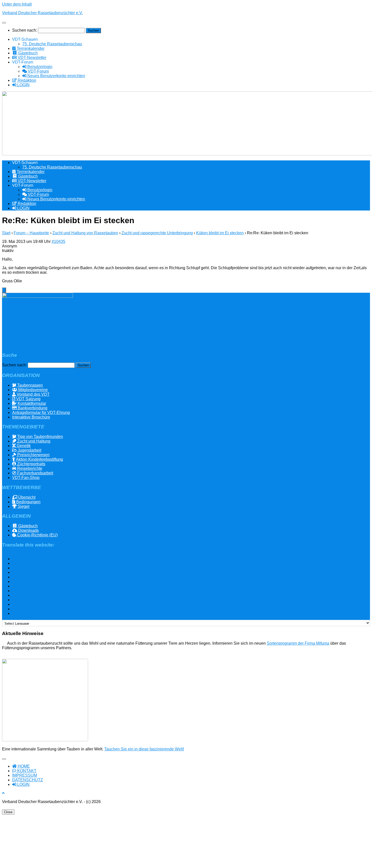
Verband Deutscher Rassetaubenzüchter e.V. (42, 13)
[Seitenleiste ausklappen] (4, 290)
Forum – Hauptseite (31, 233)
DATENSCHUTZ (27, 780)
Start (6, 233)
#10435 (58, 241)
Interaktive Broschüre (31, 417)
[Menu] (4, 23)
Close (8, 812)
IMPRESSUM (24, 775)
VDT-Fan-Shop (25, 477)
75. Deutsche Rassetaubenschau (52, 44)
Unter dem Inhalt (17, 4)
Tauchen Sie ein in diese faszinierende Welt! (144, 749)
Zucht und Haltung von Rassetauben (85, 233)
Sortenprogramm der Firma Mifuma (298, 643)
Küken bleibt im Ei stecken (220, 233)
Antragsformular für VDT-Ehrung (41, 412)
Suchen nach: (24, 30)
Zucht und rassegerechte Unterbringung (157, 233)
